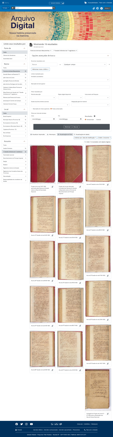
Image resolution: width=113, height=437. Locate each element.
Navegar (5, 8)
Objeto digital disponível (64, 94)
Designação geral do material (79, 101)
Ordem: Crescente (103, 137)
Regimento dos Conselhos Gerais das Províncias (14, 172)
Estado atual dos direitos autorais (40, 101)
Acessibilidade (93, 3)
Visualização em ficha (65, 134)
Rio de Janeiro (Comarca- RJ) (14, 123)
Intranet (19, 430)
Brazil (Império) (14, 117)
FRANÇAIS (94, 424)
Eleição (14, 162)
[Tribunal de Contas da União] (60, 424)
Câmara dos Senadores (14, 56)
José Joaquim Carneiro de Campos (14, 101)
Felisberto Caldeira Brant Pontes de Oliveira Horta (14, 88)
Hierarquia (52, 134)
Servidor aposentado (65, 430)
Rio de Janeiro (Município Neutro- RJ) (14, 126)
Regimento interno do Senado (14, 168)
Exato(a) (98, 119)
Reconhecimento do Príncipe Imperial (14, 158)
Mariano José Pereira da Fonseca (14, 98)
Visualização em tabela (82, 134)
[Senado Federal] (56, 3)
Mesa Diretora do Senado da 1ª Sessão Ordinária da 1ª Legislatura (14, 93)
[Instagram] (26, 424)
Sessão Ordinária (14, 149)
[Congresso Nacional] (56, 424)
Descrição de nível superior (38, 84)
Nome (6, 64)
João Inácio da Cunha (14, 78)
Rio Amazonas (14, 136)
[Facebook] (17, 424)
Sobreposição (90, 119)
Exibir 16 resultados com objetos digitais (98, 142)
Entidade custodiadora (37, 76)
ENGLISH (80, 424)
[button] (85, 2)
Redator (14, 165)
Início (32, 116)
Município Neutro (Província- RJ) (14, 120)
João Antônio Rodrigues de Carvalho (14, 84)
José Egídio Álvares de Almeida (14, 81)
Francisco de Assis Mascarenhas (14, 71)
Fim (59, 116)
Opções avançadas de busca (43, 55)
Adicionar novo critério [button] (40, 69)
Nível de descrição (36, 94)
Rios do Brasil (14, 133)
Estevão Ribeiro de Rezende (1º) (14, 75)
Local (6, 109)
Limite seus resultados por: (15, 44)
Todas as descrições (57, 109)
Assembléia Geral (14, 59)
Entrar (107, 8)
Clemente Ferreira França (14, 104)
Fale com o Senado (105, 3)
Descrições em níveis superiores (41, 109)
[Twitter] (21, 424)
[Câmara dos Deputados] (52, 424)
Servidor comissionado (51, 430)
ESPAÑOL (87, 424)
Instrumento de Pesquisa (91, 94)
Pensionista (76, 430)
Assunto (7, 141)
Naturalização (14, 176)
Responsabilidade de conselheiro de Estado (14, 180)
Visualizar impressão (38, 134)
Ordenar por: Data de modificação (85, 137)
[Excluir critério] (109, 64)
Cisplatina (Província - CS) (14, 130)
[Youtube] (31, 424)
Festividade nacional (14, 155)
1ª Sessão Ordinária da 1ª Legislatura (14, 152)
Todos (5, 52)
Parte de (7, 48)
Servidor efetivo (38, 430)
